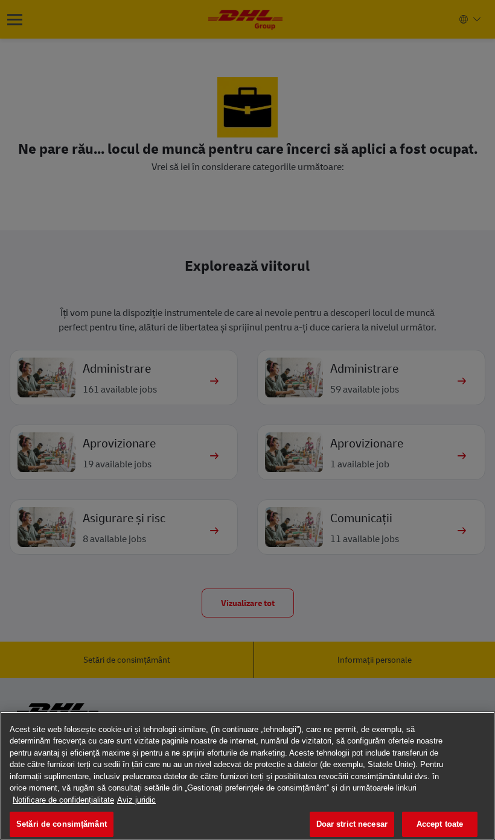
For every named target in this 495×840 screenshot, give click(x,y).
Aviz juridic (136, 799)
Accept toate (440, 824)
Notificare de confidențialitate (63, 799)
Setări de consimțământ (61, 824)
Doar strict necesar (352, 824)
